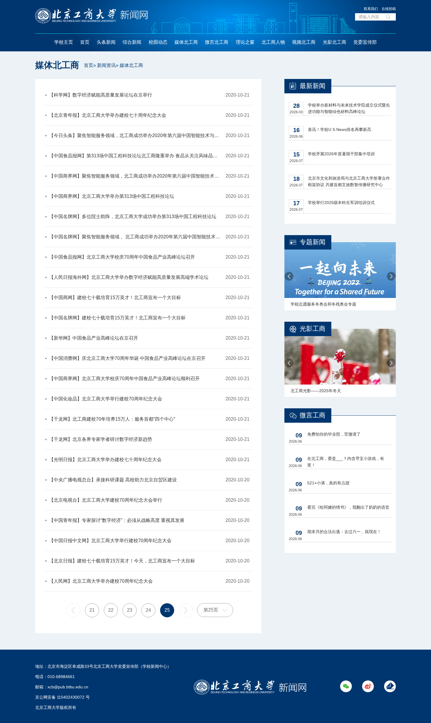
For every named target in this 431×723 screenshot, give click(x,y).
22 (110, 610)
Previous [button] (288, 276)
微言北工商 (216, 42)
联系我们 (371, 9)
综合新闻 (132, 42)
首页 (84, 42)
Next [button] (391, 276)
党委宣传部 (365, 42)
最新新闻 (312, 86)
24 (148, 610)
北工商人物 (273, 42)
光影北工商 (334, 42)
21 (92, 610)
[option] (340, 276)
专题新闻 (312, 242)
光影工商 (312, 328)
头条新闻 (106, 42)
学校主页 (63, 42)
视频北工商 (303, 42)
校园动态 (158, 42)
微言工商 (312, 415)
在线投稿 (389, 9)
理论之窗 (245, 42)
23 (129, 610)
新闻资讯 (106, 65)
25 (167, 610)
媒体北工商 (186, 42)
